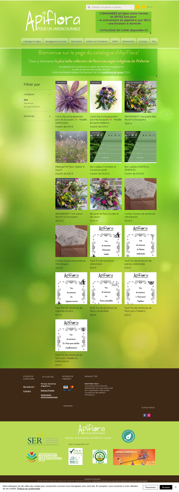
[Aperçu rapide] (71, 147)
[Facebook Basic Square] (144, 415)
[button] (137, 6)
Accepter (166, 487)
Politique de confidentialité (28, 488)
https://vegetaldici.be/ (78, 444)
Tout (26, 100)
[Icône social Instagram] (148, 415)
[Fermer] (175, 487)
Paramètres (150, 487)
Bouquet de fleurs (32, 106)
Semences (28, 103)
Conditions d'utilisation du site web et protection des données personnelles (120, 481)
